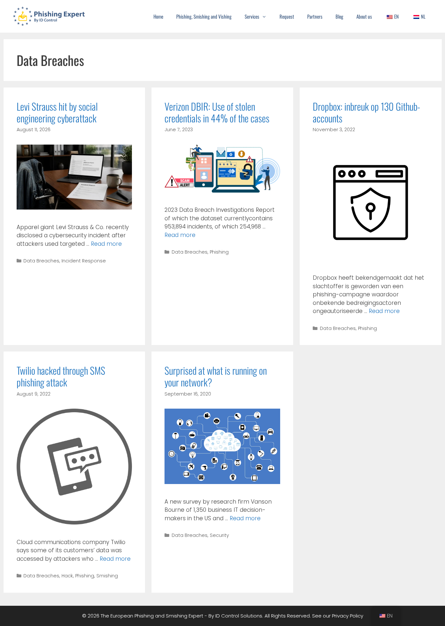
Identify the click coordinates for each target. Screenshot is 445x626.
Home (158, 16)
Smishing (107, 575)
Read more (106, 244)
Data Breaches (41, 261)
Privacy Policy (347, 615)
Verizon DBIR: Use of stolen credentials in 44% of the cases (217, 112)
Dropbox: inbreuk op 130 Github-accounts (366, 112)
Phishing (219, 252)
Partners (315, 16)
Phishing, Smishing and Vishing (204, 16)
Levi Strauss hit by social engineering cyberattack (57, 112)
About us (364, 16)
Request (287, 16)
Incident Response (84, 261)
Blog (339, 16)
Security (219, 535)
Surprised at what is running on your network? (216, 376)
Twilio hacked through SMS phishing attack (61, 376)
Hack (67, 575)
